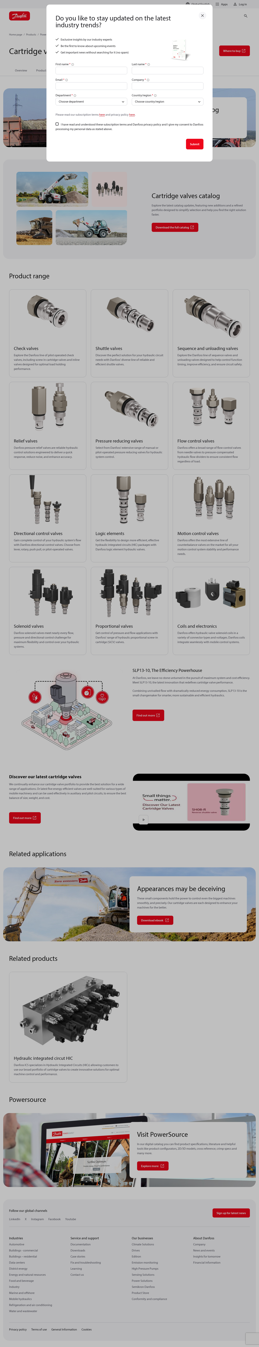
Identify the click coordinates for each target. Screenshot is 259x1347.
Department (64, 95)
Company (139, 80)
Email (60, 80)
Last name (139, 64)
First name (63, 64)
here (102, 114)
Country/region (142, 95)
